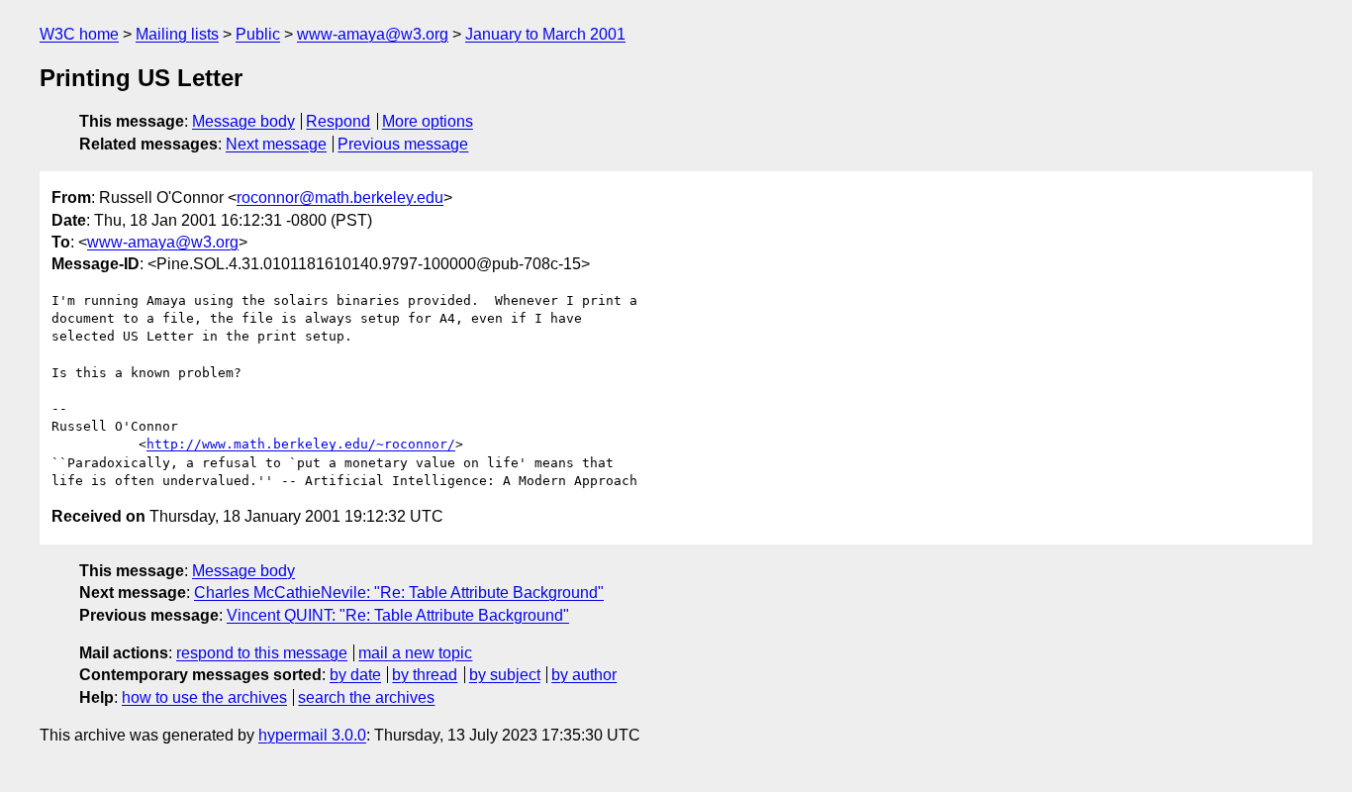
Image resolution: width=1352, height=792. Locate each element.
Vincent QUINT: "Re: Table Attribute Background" (398, 615)
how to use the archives (204, 697)
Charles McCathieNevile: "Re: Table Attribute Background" (399, 592)
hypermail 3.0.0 (312, 735)
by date (355, 674)
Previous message (403, 144)
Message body (243, 121)
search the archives (366, 697)
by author (584, 674)
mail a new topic (415, 652)
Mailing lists (177, 34)
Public (258, 34)
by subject (504, 674)
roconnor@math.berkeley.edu (340, 197)
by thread (424, 674)
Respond (338, 121)
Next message (276, 144)
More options (427, 121)
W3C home (79, 34)
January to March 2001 (545, 34)
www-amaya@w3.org (372, 34)
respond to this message (261, 652)
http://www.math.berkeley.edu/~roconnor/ (300, 444)
